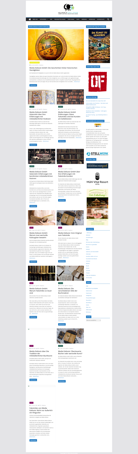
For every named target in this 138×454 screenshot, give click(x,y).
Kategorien (43, 19)
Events (87, 247)
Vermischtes (89, 277)
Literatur (32, 106)
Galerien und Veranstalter (92, 251)
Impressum (92, 19)
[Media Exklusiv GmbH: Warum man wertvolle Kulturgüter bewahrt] (41, 217)
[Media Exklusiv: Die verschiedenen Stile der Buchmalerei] (70, 273)
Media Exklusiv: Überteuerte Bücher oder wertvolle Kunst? (70, 352)
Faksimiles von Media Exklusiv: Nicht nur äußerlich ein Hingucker (41, 410)
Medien (60, 166)
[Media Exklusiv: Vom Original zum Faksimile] (70, 217)
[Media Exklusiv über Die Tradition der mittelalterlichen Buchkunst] (41, 336)
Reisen (87, 268)
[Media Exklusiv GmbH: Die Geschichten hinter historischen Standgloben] (56, 44)
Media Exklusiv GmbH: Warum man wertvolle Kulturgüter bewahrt (38, 235)
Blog (78, 19)
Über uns (35, 19)
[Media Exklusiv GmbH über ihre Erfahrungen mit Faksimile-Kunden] (70, 156)
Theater (88, 273)
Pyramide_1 (89, 300)
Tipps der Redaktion (91, 275)
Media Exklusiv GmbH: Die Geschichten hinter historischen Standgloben (53, 69)
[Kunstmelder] (29, 19)
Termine (88, 270)
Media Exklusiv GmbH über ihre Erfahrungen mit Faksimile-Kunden (69, 173)
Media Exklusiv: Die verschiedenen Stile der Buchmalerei (67, 290)
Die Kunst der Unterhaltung (92, 242)
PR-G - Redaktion (40, 65)
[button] (47, 19)
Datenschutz (100, 19)
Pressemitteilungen (59, 19)
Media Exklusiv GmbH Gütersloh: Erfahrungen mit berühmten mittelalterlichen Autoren (41, 175)
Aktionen (88, 235)
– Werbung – (89, 232)
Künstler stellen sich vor (92, 256)
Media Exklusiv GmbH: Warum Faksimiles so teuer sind (40, 290)
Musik (87, 266)
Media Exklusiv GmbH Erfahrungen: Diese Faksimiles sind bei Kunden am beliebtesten (69, 115)
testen (87, 305)
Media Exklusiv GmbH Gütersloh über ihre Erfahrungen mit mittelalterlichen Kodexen (40, 115)
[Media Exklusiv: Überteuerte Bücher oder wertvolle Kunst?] (70, 336)
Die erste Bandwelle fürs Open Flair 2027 (96, 101)
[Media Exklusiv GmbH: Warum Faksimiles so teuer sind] (41, 273)
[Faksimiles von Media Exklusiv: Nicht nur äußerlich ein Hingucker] (41, 392)
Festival (88, 249)
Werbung (84, 19)
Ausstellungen (89, 237)
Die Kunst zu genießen (91, 244)
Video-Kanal (71, 19)
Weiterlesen (77, 81)
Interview (88, 254)
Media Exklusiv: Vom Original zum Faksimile (70, 234)
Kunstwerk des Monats (34, 62)
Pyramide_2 (89, 302)
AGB (51, 19)
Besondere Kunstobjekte (92, 288)
